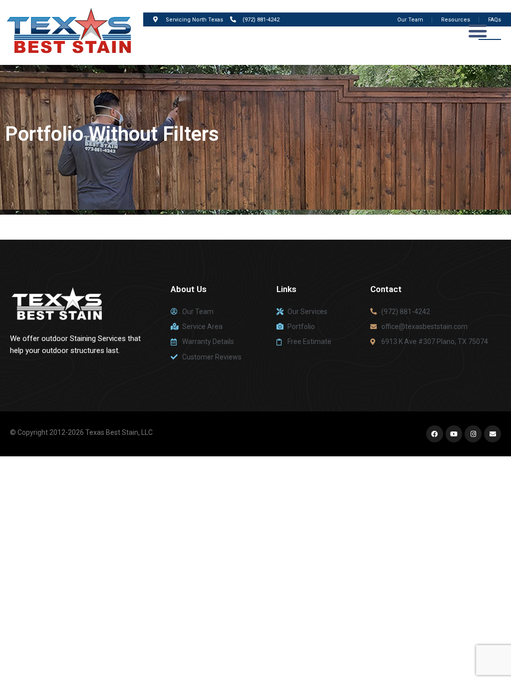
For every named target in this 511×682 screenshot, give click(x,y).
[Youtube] (454, 433)
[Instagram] (473, 433)
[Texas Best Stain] (71, 31)
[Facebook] (434, 433)
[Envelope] (492, 433)
